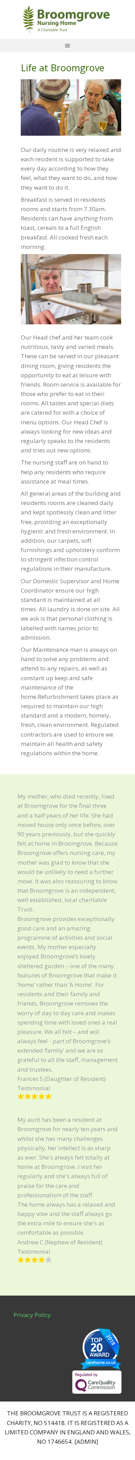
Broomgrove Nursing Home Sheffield (65, 18)
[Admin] (86, 1441)
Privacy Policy (32, 1315)
